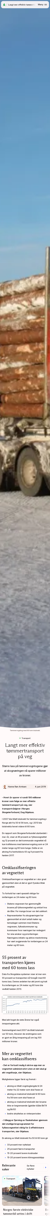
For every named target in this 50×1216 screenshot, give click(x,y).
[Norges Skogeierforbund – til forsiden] (4, 4)
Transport (26, 738)
